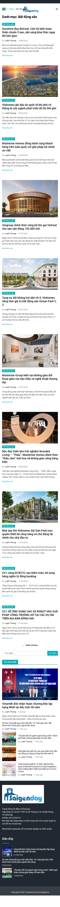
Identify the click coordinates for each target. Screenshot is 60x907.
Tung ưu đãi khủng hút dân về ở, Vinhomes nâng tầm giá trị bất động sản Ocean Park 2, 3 (29, 301)
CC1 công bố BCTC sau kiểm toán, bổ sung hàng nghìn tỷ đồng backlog (28, 574)
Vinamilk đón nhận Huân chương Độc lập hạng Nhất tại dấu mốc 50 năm (27, 705)
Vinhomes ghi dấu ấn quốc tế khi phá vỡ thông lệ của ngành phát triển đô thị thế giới (29, 106)
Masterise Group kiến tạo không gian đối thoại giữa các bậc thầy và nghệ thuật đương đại (29, 379)
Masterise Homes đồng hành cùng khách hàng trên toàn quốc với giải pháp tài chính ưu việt (28, 147)
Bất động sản (8, 24)
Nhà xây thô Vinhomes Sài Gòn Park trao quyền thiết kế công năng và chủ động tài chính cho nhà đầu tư (27, 534)
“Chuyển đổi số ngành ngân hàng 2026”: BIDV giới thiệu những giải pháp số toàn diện (37, 737)
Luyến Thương (10, 41)
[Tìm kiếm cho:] (23, 654)
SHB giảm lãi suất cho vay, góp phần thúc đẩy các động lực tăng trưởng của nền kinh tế (37, 752)
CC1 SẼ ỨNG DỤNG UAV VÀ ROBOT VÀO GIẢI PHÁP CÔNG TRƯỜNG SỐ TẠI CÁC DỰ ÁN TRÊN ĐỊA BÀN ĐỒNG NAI (30, 615)
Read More (6, 56)
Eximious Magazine (41, 892)
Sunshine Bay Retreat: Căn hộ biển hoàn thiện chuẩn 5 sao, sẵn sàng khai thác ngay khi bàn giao (28, 32)
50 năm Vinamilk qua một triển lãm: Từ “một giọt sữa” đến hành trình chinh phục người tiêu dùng (27, 724)
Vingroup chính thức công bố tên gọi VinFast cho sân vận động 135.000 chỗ (29, 226)
